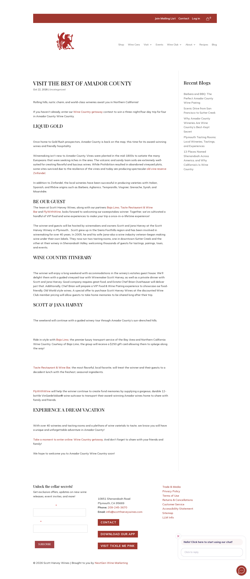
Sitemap (167, 513)
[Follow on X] (107, 487)
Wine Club (172, 44)
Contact (183, 18)
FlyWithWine (52, 211)
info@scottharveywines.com (124, 511)
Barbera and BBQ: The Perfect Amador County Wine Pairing (198, 98)
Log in (196, 18)
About (189, 44)
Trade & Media (171, 486)
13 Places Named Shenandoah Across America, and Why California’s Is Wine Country (196, 160)
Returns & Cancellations (177, 500)
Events (159, 44)
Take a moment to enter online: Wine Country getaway (68, 439)
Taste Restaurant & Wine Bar (51, 367)
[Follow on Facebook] (100, 487)
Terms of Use (170, 495)
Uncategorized (57, 89)
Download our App (118, 534)
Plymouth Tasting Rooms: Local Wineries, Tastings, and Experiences (200, 141)
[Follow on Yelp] (121, 487)
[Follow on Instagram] (114, 487)
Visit (146, 44)
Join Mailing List (165, 18)
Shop (121, 44)
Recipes (203, 44)
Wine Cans (134, 44)
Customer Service (173, 504)
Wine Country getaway (88, 111)
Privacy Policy (171, 491)
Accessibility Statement (177, 508)
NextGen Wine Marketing (111, 563)
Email (36, 521)
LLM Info (168, 517)
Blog (214, 44)
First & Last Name (44, 505)
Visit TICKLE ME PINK (118, 546)
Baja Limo (113, 207)
